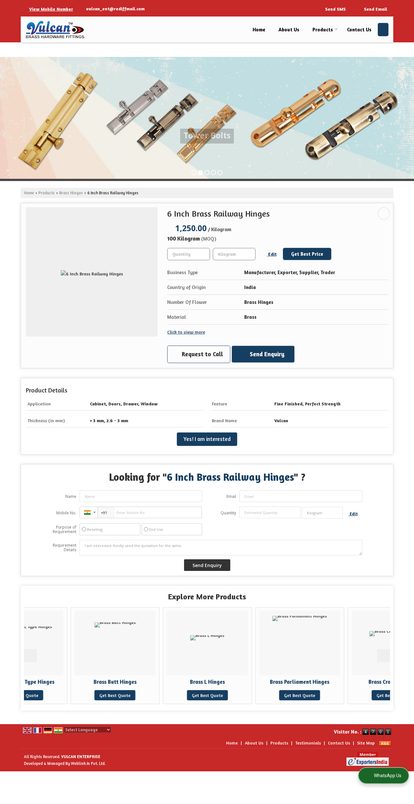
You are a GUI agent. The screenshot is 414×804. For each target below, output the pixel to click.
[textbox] (234, 254)
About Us (288, 30)
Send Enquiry (266, 354)
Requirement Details (64, 547)
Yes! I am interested (207, 439)
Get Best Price (307, 254)
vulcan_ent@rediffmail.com (115, 8)
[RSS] (385, 742)
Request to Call (201, 354)
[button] (51, 9)
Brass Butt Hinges (69, 682)
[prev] (30, 655)
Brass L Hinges (161, 682)
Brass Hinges (71, 192)
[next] (383, 655)
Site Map (366, 742)
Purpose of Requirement (64, 529)
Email (231, 496)
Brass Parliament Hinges (254, 682)
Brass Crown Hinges (346, 682)
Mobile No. (66, 513)
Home (259, 30)
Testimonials (308, 742)
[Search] (383, 29)
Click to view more (186, 332)
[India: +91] (89, 512)
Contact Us (359, 30)
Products (322, 30)
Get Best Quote (69, 695)
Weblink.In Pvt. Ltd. (88, 763)
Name (70, 496)
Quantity (228, 513)
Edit (272, 254)
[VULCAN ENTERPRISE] (55, 29)
